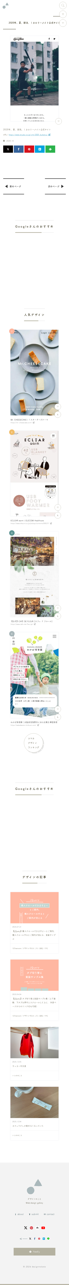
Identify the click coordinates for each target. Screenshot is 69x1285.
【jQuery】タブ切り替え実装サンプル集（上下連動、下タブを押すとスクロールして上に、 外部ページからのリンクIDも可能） (34, 1002)
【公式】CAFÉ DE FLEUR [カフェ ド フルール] (31, 621)
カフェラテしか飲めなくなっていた (28, 1126)
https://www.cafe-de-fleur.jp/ (22, 624)
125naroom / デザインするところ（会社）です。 (30, 948)
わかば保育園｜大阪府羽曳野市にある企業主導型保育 (34, 722)
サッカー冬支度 (19, 1066)
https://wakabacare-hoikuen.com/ (23, 725)
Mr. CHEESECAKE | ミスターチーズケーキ (29, 420)
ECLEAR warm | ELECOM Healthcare (27, 520)
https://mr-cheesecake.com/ (21, 422)
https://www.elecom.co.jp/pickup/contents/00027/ (30, 523)
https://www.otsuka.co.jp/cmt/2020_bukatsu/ (28, 135)
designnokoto (39, 1267)
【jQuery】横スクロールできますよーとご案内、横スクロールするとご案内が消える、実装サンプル (34, 935)
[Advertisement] (34, 261)
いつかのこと (17, 1075)
